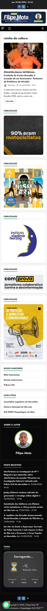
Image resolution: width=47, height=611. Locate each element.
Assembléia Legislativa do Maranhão (21, 401)
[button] (2, 28)
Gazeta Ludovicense (13, 379)
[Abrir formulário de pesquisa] (43, 28)
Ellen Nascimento (12, 374)
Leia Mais (10, 101)
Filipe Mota (11, 85)
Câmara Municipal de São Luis (18, 406)
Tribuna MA (9, 384)
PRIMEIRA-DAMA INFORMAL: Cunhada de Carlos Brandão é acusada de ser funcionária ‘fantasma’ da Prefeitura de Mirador (23, 56)
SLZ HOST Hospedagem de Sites (19, 412)
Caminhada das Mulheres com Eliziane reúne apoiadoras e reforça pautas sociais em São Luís (23, 507)
